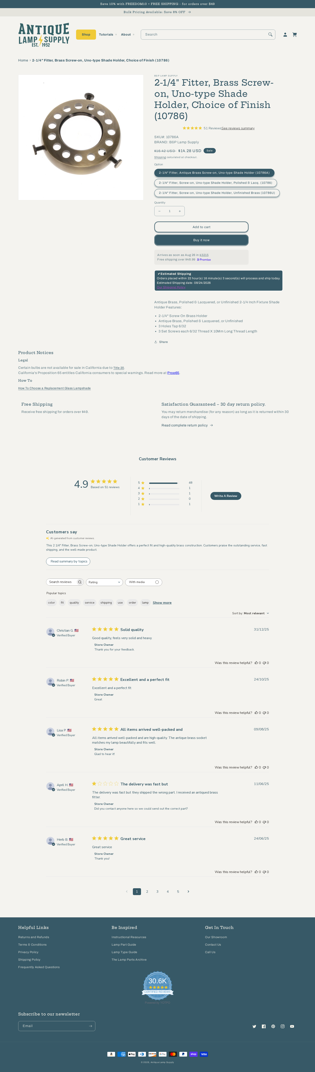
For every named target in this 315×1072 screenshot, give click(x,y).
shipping (106, 603)
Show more (162, 602)
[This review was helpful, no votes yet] (256, 663)
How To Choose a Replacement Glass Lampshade (54, 388)
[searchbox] (61, 582)
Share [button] (163, 342)
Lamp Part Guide (124, 944)
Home (23, 60)
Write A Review (225, 496)
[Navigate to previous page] (127, 891)
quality (74, 603)
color (51, 603)
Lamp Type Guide (124, 952)
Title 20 (118, 367)
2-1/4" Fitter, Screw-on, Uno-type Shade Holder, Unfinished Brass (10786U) (217, 192)
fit (62, 603)
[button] (86, 35)
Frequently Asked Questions (39, 967)
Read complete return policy (185, 425)
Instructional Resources (129, 937)
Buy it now (201, 240)
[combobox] (208, 34)
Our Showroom (216, 937)
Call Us (210, 952)
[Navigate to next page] (188, 891)
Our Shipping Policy (171, 287)
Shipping (160, 157)
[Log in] (285, 34)
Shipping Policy (29, 959)
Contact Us (213, 944)
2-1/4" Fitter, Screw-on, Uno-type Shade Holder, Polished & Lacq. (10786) (215, 182)
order (132, 603)
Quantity (159, 202)
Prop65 (173, 373)
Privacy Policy (28, 952)
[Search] (270, 34)
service (89, 603)
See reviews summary (238, 128)
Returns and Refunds (33, 937)
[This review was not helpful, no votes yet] (264, 663)
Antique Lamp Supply (162, 1062)
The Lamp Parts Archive (129, 959)
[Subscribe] (90, 1026)
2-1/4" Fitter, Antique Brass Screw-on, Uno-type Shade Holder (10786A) (214, 172)
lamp (145, 603)
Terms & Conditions (32, 944)
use (120, 603)
